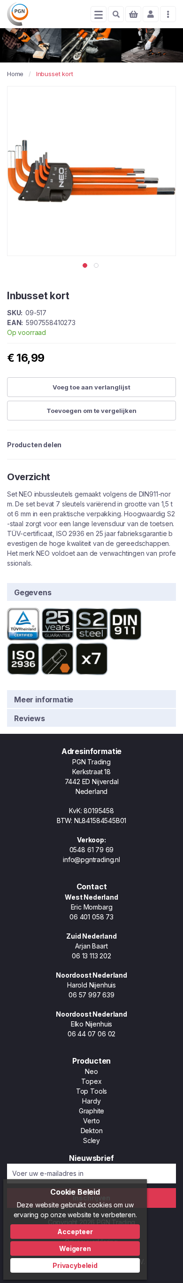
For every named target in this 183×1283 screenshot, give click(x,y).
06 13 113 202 (91, 956)
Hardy (91, 1101)
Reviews (29, 718)
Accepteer (74, 1232)
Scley (91, 1140)
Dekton (92, 1131)
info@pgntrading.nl (91, 859)
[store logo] (17, 14)
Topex (91, 1081)
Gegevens (33, 592)
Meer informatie (43, 699)
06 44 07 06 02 (91, 1034)
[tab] (91, 591)
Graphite (92, 1111)
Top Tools (91, 1091)
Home (15, 74)
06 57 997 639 (91, 995)
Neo (91, 1071)
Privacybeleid (75, 1265)
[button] (86, 265)
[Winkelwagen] (133, 14)
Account (151, 14)
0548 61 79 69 (91, 850)
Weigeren (75, 1248)
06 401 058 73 (91, 917)
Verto (91, 1121)
